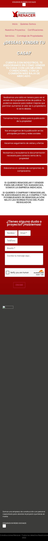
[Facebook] (24, 4)
